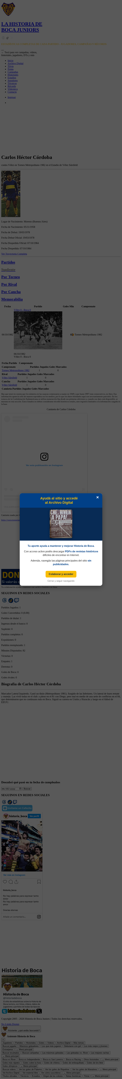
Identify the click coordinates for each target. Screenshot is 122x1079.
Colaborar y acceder (61, 574)
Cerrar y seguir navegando (61, 581)
